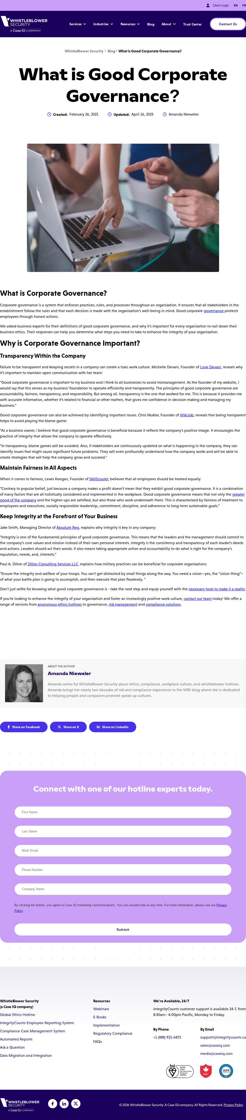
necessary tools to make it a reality (217, 589)
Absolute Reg (67, 527)
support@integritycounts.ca (223, 1037)
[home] (24, 24)
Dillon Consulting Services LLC (53, 564)
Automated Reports (16, 1039)
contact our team (198, 599)
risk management (123, 604)
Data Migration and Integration (26, 1055)
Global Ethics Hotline (17, 1015)
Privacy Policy (233, 1105)
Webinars (101, 1009)
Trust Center (192, 24)
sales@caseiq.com (215, 1045)
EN (236, 5)
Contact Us (228, 24)
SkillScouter (98, 479)
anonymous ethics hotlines (60, 604)
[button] (78, 24)
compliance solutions (163, 604)
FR (244, 5)
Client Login (221, 5)
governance (214, 311)
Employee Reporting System (37, 1023)
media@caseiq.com (216, 1054)
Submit (123, 929)
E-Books (99, 1017)
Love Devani (210, 367)
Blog (150, 24)
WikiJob (187, 415)
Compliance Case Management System (32, 1031)
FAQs (97, 1042)
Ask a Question (12, 1047)
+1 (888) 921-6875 (167, 1037)
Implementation (106, 1025)
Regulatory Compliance (112, 1033)
